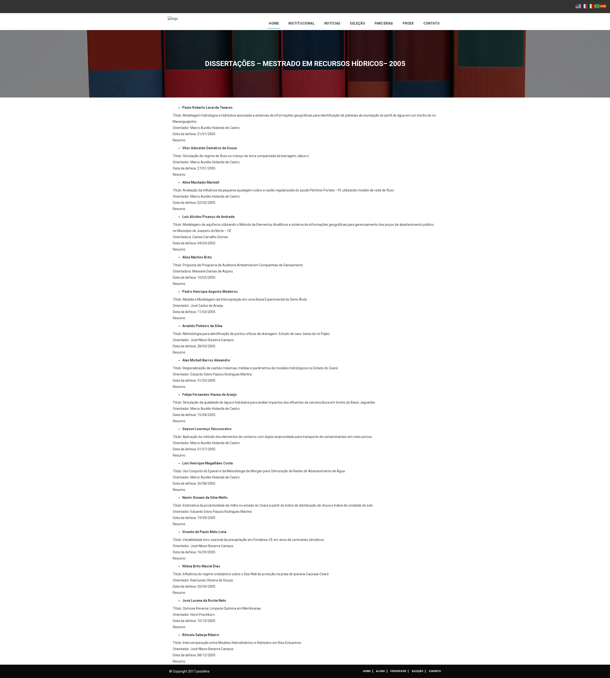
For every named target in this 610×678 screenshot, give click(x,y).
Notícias (332, 23)
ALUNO (380, 671)
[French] (585, 6)
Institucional (301, 23)
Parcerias (384, 23)
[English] (578, 6)
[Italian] (591, 6)
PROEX (408, 23)
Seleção (357, 23)
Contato (431, 23)
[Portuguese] (597, 6)
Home (274, 23)
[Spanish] (603, 6)
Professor (398, 671)
